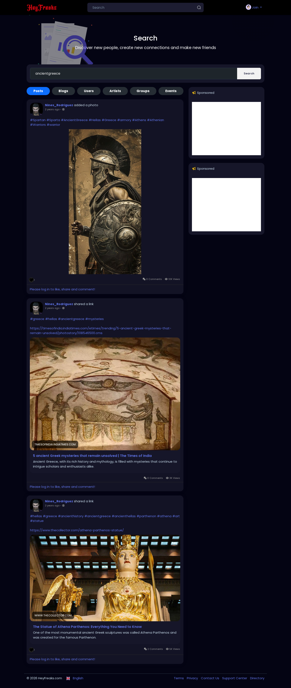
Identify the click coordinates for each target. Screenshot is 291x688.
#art (176, 516)
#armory (124, 120)
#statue (37, 521)
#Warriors (38, 124)
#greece (37, 319)
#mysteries (94, 319)
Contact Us (210, 678)
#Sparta (53, 120)
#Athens (139, 120)
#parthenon (146, 516)
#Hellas (95, 120)
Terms (179, 678)
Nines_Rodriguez (59, 105)
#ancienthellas (124, 516)
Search (249, 73)
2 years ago (52, 109)
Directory (257, 678)
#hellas (51, 319)
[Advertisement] (226, 128)
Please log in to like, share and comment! (62, 289)
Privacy (193, 678)
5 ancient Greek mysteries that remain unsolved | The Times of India (92, 455)
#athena (164, 516)
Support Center (235, 678)
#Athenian (155, 120)
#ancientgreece (71, 319)
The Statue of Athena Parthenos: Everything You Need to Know (87, 626)
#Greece (109, 120)
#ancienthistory (71, 516)
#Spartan (38, 120)
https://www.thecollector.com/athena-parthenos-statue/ (77, 530)
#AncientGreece (74, 120)
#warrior (53, 124)
